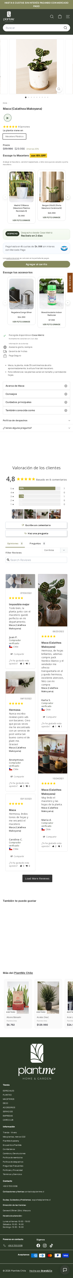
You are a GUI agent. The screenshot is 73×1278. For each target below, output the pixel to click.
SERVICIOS (8, 1111)
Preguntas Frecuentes (13, 1166)
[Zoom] (59, 89)
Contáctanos (9, 1149)
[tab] (36, 386)
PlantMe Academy (11, 1140)
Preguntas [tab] (35, 543)
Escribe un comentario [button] (38, 525)
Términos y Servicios (12, 1174)
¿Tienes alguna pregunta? (17, 427)
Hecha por (40, 1270)
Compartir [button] (18, 654)
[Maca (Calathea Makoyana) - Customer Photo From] (42, 514)
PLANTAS (7, 1094)
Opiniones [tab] (13, 543)
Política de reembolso (13, 1157)
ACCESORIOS (9, 1107)
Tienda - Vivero (10, 1132)
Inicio (5, 103)
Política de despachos (15, 420)
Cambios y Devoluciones (14, 1153)
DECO (5, 1103)
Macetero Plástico (14, 136)
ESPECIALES (8, 1090)
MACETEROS (8, 1099)
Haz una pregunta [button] (38, 533)
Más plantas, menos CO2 (14, 1136)
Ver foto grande (21, 220)
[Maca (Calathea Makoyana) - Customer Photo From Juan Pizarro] (17, 514)
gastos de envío (12, 258)
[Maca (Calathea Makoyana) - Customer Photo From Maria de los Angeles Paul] (55, 514)
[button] (22, 663)
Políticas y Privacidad (13, 1170)
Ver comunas (50, 6)
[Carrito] (60, 17)
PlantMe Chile (23, 973)
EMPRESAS (8, 1115)
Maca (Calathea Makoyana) (17, 626)
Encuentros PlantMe (12, 1145)
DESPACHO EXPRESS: (17, 3)
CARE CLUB (8, 1120)
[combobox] (36, 27)
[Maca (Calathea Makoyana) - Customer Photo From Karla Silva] (30, 514)
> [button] (37, 878)
